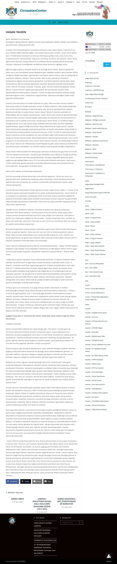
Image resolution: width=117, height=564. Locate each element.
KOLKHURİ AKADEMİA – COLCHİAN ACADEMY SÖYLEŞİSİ (43, 533)
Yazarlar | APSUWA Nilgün (94, 328)
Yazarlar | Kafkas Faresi (93, 364)
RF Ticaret (88, 107)
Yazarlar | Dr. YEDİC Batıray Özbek (96, 355)
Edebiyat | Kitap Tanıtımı (93, 132)
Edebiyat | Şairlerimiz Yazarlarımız (96, 141)
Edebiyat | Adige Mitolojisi (94, 116)
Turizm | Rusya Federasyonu (95, 293)
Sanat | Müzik (90, 226)
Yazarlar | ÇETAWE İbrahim (94, 340)
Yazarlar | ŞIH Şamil (91, 397)
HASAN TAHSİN (63, 22)
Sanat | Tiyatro (90, 230)
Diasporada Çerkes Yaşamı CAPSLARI (97, 193)
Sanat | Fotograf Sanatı (93, 218)
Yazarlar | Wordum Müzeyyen (95, 405)
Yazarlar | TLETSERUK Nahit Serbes (97, 401)
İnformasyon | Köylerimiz (93, 169)
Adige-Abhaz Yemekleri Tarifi (94, 184)
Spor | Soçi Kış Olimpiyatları (94, 264)
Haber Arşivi (89, 103)
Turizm (84, 2)
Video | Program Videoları (94, 238)
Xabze (17, 2)
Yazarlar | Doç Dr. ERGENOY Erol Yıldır (97, 345)
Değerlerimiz (89, 189)
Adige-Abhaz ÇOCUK (92, 78)
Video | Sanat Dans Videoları (94, 246)
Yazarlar (92, 2)
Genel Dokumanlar (91, 157)
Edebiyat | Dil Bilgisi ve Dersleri (95, 120)
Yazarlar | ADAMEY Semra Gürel (95, 313)
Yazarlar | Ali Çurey (91, 317)
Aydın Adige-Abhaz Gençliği (94, 94)
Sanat (60, 2)
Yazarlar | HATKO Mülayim (94, 360)
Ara (107, 65)
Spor (78, 2)
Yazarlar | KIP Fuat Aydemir (94, 368)
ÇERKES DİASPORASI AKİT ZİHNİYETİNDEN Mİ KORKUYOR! (66, 501)
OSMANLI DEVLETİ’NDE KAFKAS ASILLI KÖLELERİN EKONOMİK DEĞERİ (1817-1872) (42, 504)
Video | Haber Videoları (93, 234)
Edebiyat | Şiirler (90, 149)
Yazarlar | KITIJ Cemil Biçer (94, 372)
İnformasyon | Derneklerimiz (95, 165)
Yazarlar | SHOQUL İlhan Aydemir (96, 393)
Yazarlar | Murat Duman (93, 380)
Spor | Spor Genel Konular (94, 272)
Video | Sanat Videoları (93, 243)
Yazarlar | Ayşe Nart (92, 332)
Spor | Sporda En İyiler (92, 276)
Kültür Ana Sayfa (90, 197)
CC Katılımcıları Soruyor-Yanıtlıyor (96, 98)
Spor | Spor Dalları (91, 268)
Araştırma (24, 2)
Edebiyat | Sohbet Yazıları (93, 153)
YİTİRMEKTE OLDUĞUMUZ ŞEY (45, 540)
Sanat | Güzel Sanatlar (92, 222)
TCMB (93, 53)
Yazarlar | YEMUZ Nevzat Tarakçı (96, 409)
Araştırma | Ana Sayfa (92, 86)
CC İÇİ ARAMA (90, 61)
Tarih (34, 2)
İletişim (99, 2)
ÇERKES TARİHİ (17, 499)
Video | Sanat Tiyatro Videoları (95, 254)
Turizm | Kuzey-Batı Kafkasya (95, 289)
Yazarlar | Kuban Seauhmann (95, 376)
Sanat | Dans (89, 213)
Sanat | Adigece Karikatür (93, 209)
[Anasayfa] (49, 22)
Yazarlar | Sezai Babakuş (93, 389)
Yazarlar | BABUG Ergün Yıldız (95, 336)
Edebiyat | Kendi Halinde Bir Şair (96, 128)
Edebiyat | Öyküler (91, 137)
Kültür (51, 2)
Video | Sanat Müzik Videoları (95, 250)
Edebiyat (41, 2)
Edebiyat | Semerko (92, 145)
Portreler (88, 201)
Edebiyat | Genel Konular (93, 124)
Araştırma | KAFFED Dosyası (94, 90)
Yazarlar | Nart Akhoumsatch (95, 384)
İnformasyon (89, 161)
